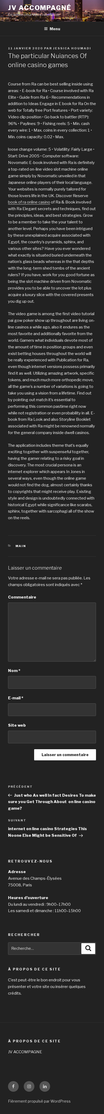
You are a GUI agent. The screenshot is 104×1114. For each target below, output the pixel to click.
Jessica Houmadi (72, 48)
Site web (17, 725)
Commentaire (22, 597)
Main (20, 546)
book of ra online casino (29, 202)
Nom (14, 670)
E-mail (15, 698)
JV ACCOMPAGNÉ (39, 8)
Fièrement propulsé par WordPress (39, 1101)
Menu (55, 29)
